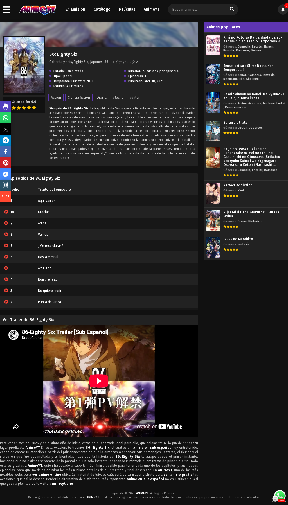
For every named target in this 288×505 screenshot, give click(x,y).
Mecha (118, 98)
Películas (127, 9)
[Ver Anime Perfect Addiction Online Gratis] (213, 193)
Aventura (254, 103)
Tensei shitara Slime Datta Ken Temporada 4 (248, 68)
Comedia (244, 46)
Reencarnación (233, 79)
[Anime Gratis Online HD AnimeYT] (37, 9)
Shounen (252, 79)
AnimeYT (151, 9)
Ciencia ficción (79, 98)
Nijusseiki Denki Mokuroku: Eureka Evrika (251, 214)
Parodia (228, 50)
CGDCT (242, 128)
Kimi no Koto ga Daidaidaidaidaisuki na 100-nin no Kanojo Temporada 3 (253, 39)
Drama (102, 98)
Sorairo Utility (235, 123)
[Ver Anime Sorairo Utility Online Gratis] (213, 131)
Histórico (255, 221)
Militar (135, 98)
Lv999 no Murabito (238, 239)
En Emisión (75, 9)
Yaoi (241, 190)
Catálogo (102, 9)
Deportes (256, 128)
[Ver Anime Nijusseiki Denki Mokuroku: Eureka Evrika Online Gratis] (213, 220)
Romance (242, 50)
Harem (268, 46)
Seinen (256, 50)
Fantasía (268, 75)
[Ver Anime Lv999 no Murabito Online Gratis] (213, 247)
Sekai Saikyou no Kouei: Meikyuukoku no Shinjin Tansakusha (253, 96)
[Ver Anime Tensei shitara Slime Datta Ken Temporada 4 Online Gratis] (213, 74)
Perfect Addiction (238, 185)
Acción (56, 98)
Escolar (257, 46)
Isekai (280, 103)
